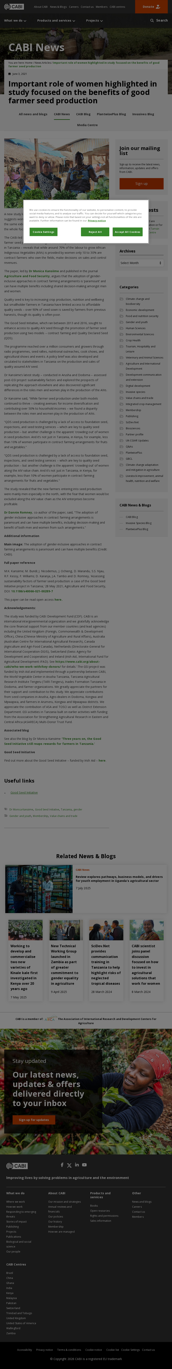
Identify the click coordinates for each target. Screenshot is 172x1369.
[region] (86, 222)
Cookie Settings (43, 231)
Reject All (95, 231)
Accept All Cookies (127, 231)
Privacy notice (97, 220)
